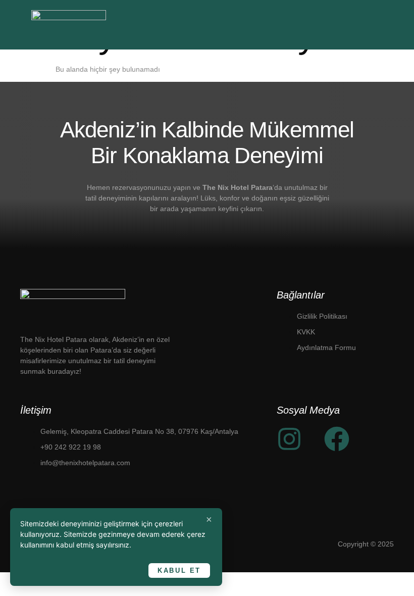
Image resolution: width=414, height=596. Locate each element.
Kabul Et (179, 570)
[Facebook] (336, 439)
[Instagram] (289, 439)
